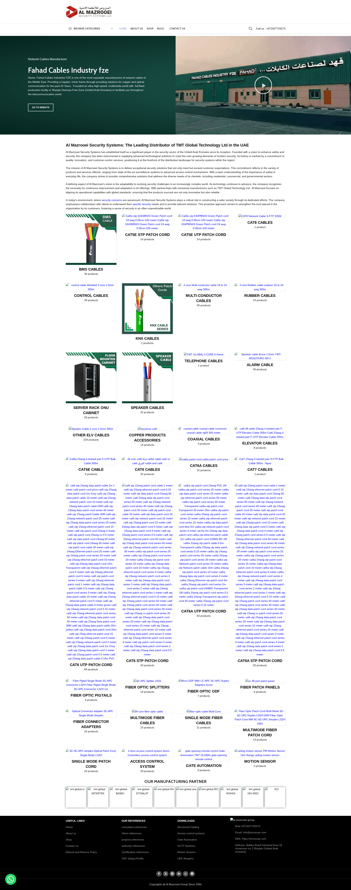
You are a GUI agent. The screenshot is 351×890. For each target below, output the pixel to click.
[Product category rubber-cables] (260, 293)
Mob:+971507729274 (247, 826)
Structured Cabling (188, 827)
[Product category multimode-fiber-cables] (147, 720)
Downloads (186, 820)
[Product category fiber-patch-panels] (260, 687)
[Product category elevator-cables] (260, 439)
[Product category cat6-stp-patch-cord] (147, 576)
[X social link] (165, 874)
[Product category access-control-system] (147, 762)
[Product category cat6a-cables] (203, 465)
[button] (263, 85)
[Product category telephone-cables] (203, 360)
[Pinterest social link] (172, 874)
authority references (133, 845)
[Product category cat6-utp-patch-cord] (91, 578)
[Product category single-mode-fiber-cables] (203, 720)
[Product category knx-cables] (147, 315)
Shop (69, 839)
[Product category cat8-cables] (260, 222)
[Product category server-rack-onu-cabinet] (91, 386)
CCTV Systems (186, 845)
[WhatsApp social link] (185, 874)
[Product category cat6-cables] (147, 467)
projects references (133, 839)
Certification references (135, 852)
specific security (141, 204)
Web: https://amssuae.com (250, 838)
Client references (132, 833)
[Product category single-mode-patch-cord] (91, 762)
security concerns (112, 200)
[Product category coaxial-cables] (203, 437)
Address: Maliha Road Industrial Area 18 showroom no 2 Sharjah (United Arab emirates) (258, 848)
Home (69, 827)
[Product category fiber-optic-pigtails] (91, 691)
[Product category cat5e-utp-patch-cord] (203, 228)
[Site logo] (89, 11)
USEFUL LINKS (75, 820)
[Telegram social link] (192, 874)
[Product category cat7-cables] (260, 467)
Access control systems (191, 833)
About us (71, 833)
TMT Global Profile (133, 858)
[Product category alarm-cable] (260, 362)
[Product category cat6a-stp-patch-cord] (260, 576)
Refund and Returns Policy (81, 852)
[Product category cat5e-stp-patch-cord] (147, 228)
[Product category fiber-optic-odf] (203, 689)
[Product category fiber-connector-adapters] (91, 722)
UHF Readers (185, 858)
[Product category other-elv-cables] (91, 435)
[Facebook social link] (159, 874)
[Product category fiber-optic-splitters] (147, 687)
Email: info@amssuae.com (250, 832)
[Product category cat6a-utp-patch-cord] (203, 552)
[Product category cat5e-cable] (91, 467)
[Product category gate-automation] (203, 761)
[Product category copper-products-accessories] (147, 438)
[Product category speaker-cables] (147, 384)
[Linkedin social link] (179, 874)
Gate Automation (187, 839)
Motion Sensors (186, 852)
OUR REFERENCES (133, 820)
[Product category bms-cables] (91, 246)
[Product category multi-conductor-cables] (203, 296)
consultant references (134, 827)
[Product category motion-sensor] (260, 759)
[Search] (250, 28)
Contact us (72, 845)
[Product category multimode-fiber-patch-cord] (260, 726)
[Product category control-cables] (91, 293)
